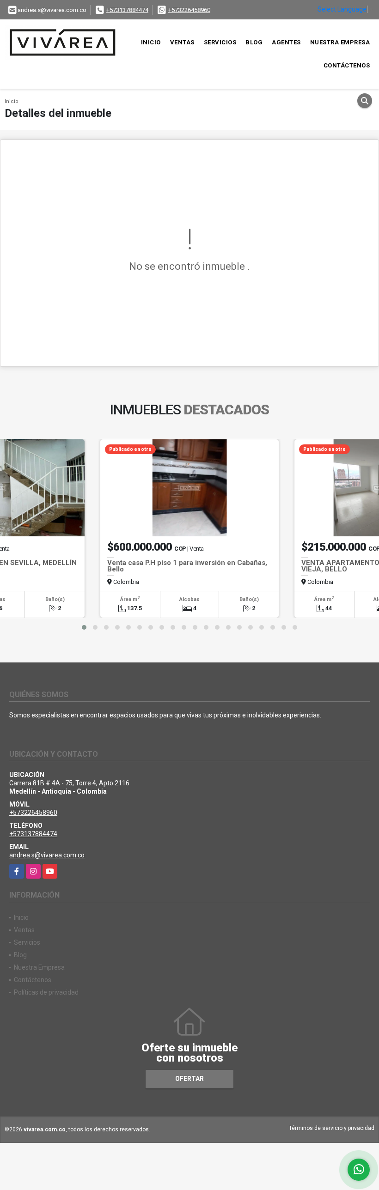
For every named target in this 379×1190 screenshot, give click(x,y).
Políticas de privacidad (46, 992)
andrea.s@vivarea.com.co (47, 855)
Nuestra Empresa (340, 42)
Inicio (151, 42)
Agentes (286, 42)
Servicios (220, 42)
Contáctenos (347, 65)
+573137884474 (127, 9)
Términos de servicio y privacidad (331, 1128)
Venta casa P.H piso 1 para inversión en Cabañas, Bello (187, 566)
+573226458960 (189, 9)
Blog (254, 42)
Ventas (182, 42)
